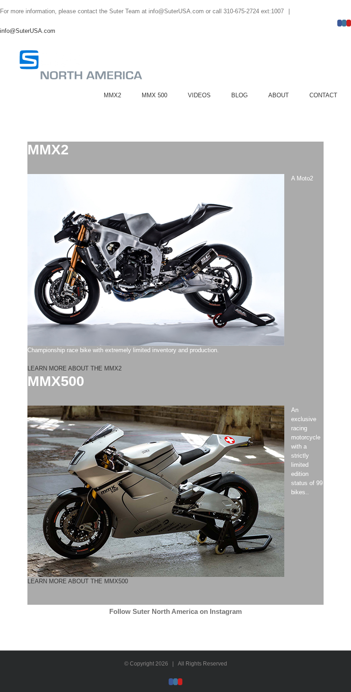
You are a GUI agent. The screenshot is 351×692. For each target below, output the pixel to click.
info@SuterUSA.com (27, 30)
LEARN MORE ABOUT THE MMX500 (77, 581)
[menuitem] (123, 95)
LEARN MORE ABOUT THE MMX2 (74, 368)
